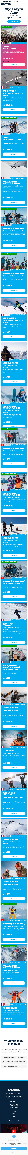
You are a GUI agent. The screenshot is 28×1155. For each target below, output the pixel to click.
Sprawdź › (14, 65)
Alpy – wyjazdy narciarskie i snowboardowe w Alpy (13, 1062)
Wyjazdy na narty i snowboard (9, 1066)
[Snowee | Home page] (6, 4)
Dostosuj (14, 1152)
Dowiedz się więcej (14, 1144)
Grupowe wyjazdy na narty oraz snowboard (13, 1057)
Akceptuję (14, 1148)
